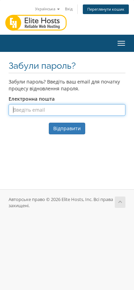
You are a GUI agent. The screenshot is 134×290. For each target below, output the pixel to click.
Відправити (67, 128)
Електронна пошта (32, 99)
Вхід (68, 8)
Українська (45, 8)
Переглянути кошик (105, 9)
